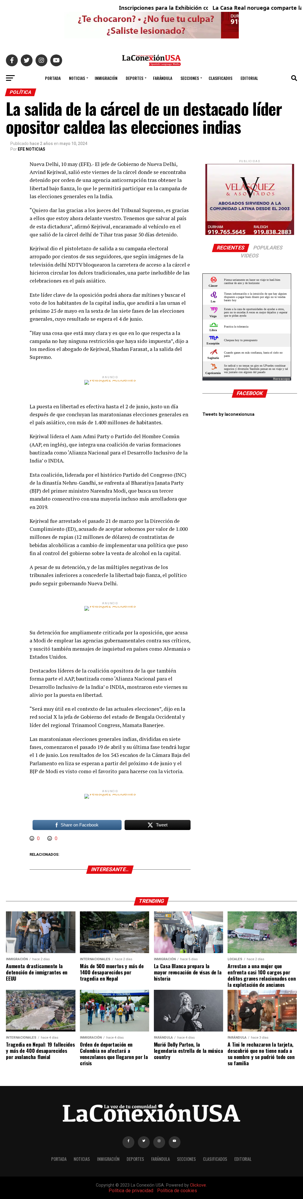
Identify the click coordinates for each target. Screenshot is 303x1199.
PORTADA (53, 78)
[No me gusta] (50, 838)
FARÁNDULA (162, 78)
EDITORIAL (249, 78)
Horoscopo (281, 379)
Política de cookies (177, 1190)
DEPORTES (134, 78)
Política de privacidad (131, 1190)
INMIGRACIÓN (106, 78)
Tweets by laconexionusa (228, 414)
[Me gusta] (33, 838)
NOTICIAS (77, 78)
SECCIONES (189, 78)
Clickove (198, 1185)
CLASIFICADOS (220, 78)
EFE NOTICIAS (31, 149)
